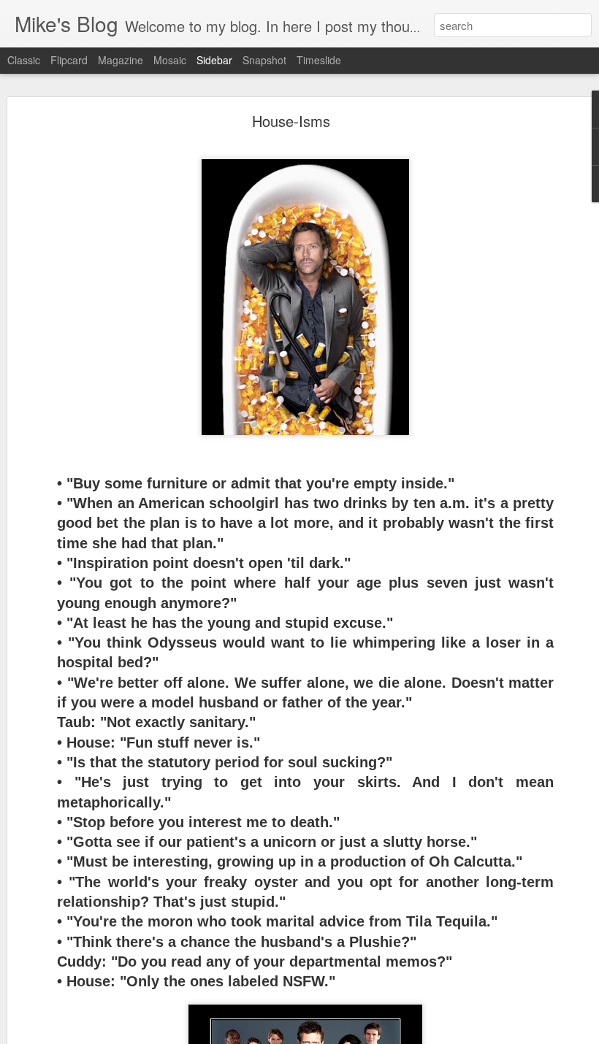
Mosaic (169, 60)
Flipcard (69, 60)
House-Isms (291, 120)
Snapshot (264, 60)
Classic (23, 60)
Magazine (120, 60)
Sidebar (214, 60)
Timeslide (319, 60)
